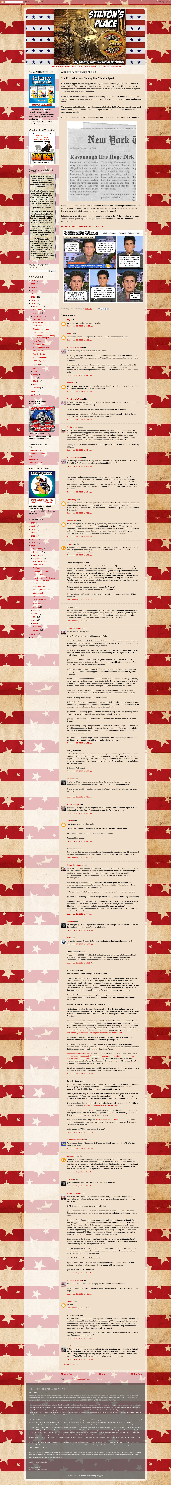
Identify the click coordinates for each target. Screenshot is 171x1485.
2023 (33, 290)
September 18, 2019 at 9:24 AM (79, 841)
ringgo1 (70, 544)
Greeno (70, 1301)
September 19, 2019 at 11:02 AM (80, 1338)
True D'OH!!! (38, 332)
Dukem (70, 821)
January (36, 388)
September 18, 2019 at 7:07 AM (79, 513)
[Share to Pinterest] (108, 309)
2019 (33, 304)
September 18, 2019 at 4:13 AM (79, 391)
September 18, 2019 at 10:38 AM (80, 944)
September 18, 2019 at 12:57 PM (80, 1148)
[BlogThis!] (101, 309)
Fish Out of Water (74, 348)
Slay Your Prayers (40, 319)
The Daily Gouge (35, 462)
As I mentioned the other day (78, 1054)
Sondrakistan (34, 459)
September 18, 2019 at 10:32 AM (80, 930)
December (37, 306)
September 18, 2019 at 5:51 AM (79, 466)
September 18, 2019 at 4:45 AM (79, 420)
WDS (69, 938)
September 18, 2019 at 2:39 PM (79, 1172)
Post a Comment (71, 1364)
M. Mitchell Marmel (75, 1140)
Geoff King (71, 500)
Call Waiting (37, 326)
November (37, 310)
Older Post (136, 1374)
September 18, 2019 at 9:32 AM (79, 858)
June (35, 371)
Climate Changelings (41, 329)
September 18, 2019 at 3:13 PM (79, 1186)
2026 (33, 281)
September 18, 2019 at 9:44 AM (79, 914)
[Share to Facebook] (106, 309)
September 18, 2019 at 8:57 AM (79, 743)
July (35, 368)
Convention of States (37, 453)
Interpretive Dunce (40, 351)
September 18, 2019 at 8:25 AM (79, 600)
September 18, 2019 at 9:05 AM (79, 771)
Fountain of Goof (39, 357)
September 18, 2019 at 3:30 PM (79, 1273)
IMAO (31, 456)
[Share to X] (104, 309)
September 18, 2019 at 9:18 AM (79, 813)
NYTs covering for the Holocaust (108, 1120)
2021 (33, 297)
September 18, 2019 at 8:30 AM (79, 621)
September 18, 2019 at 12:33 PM (80, 1132)
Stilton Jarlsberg (74, 628)
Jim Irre (70, 383)
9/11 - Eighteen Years (41, 348)
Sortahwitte (72, 521)
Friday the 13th (39, 344)
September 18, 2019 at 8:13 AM (79, 536)
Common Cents (35, 450)
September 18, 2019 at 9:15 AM (79, 797)
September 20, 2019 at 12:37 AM (80, 1359)
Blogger (100, 1476)
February (37, 384)
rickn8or (70, 779)
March (36, 381)
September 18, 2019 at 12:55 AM (80, 326)
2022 (33, 294)
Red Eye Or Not (39, 354)
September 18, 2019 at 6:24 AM (79, 492)
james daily (71, 1156)
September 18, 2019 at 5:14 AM (79, 450)
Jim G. (69, 334)
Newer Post (67, 1374)
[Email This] (99, 309)
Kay (68, 320)
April (35, 378)
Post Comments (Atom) (81, 1379)
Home (102, 1374)
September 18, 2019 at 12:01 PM (80, 963)
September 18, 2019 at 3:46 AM (79, 375)
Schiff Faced (38, 322)
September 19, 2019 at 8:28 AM (79, 1308)
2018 (33, 392)
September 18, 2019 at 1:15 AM (79, 340)
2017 (33, 395)
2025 (33, 284)
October (36, 313)
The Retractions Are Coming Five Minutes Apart (44, 337)
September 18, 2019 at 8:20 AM (79, 555)
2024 (33, 287)
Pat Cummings (73, 804)
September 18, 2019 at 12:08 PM (80, 1073)
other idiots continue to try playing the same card (103, 1105)
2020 (33, 300)
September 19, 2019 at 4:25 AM (79, 1294)
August (36, 365)
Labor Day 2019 (39, 361)
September (38, 316)
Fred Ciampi (72, 427)
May (35, 375)
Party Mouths (38, 341)
